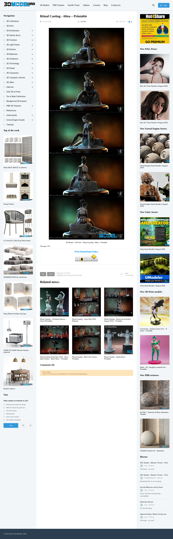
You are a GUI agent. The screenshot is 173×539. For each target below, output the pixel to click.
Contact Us (115, 5)
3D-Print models (11, 411)
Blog (106, 5)
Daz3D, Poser (74, 5)
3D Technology (12, 64)
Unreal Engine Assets (15, 120)
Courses (96, 5)
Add (129, 274)
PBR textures (10, 414)
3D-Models (44, 5)
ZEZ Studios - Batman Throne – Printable (154, 463)
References (11, 111)
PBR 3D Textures (13, 106)
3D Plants (10, 68)
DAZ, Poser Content (12, 417)
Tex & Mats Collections (16, 96)
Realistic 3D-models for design (16, 404)
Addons (86, 5)
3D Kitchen (11, 49)
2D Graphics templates (13, 420)
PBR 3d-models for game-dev (15, 408)
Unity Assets (11, 115)
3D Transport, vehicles (15, 78)
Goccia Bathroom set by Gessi (151, 487)
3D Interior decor (13, 35)
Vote (11, 425)
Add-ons (10, 87)
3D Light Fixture (13, 45)
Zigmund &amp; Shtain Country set (153, 514)
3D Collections (12, 21)
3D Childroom (12, 59)
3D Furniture (11, 40)
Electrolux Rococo (146, 502)
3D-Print (83, 21)
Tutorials (10, 125)
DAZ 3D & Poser (13, 92)
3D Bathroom (12, 54)
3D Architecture (12, 31)
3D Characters (12, 73)
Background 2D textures (16, 101)
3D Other (10, 82)
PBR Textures (58, 5)
